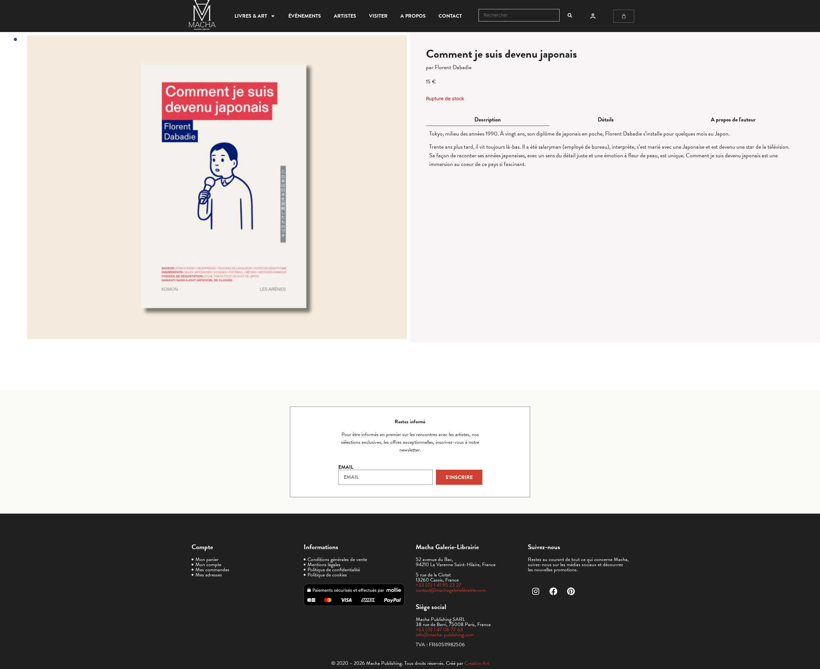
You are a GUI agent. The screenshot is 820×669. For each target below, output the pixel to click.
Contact (450, 16)
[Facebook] (553, 591)
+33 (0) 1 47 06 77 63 (439, 629)
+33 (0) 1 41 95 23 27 (438, 585)
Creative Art (476, 663)
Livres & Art (250, 16)
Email (345, 467)
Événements (304, 16)
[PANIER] (623, 16)
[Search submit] (570, 15)
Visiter (378, 16)
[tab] (487, 119)
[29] (217, 187)
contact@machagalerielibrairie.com (451, 590)
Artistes (345, 16)
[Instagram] (536, 591)
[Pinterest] (571, 591)
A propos (413, 16)
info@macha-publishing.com (445, 635)
